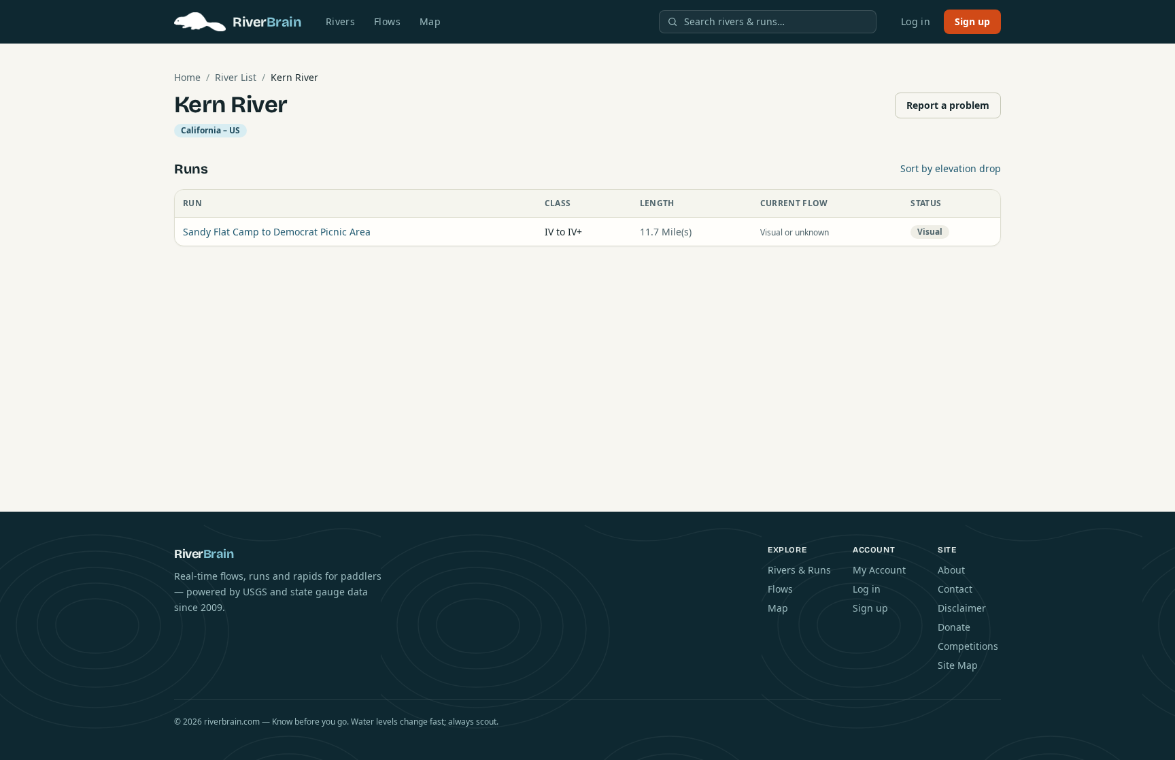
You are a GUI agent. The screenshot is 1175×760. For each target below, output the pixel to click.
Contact (955, 588)
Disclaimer (962, 607)
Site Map (958, 665)
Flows (387, 21)
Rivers (340, 21)
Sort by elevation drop (950, 168)
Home (187, 77)
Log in (915, 21)
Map (430, 21)
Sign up (972, 21)
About (951, 569)
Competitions (968, 646)
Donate (954, 627)
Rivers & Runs (799, 569)
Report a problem (947, 105)
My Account (879, 569)
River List (235, 77)
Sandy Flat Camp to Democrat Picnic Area (277, 231)
